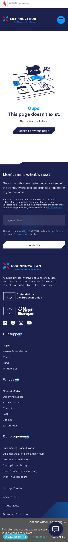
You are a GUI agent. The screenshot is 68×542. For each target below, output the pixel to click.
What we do (10, 368)
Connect (8, 357)
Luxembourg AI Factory (16, 459)
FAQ (5, 414)
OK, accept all (16, 536)
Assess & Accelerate (15, 351)
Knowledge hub (12, 402)
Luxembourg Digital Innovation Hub (23, 453)
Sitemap (8, 419)
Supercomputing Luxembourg (20, 471)
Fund (6, 362)
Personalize (39, 536)
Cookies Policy (11, 497)
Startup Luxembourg (15, 465)
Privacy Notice (54, 207)
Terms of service (22, 234)
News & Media (11, 391)
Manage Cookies (12, 488)
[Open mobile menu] (61, 20)
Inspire (7, 345)
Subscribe (34, 245)
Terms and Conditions (15, 514)
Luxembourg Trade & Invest (19, 448)
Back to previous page (34, 130)
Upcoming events (13, 396)
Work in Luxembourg (15, 476)
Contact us (9, 408)
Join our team (10, 425)
